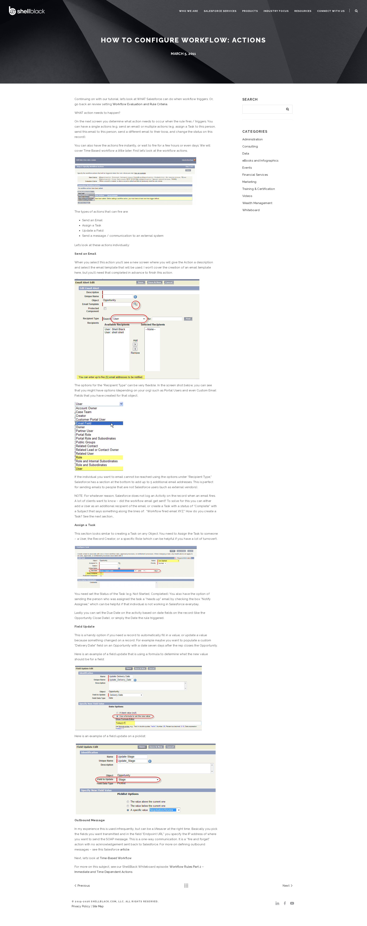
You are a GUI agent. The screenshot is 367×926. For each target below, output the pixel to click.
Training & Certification (258, 189)
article (124, 849)
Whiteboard (251, 210)
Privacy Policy (81, 906)
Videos (247, 196)
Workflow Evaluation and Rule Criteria (140, 104)
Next (286, 885)
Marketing (249, 182)
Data (245, 153)
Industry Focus (276, 11)
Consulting (250, 146)
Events (247, 167)
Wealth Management (257, 203)
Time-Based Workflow (116, 858)
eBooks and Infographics (260, 160)
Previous (83, 885)
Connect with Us (331, 11)
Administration (252, 139)
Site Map (98, 906)
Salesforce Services (220, 11)
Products (250, 11)
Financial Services (255, 174)
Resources (302, 11)
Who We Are (188, 11)
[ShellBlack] (27, 10)
